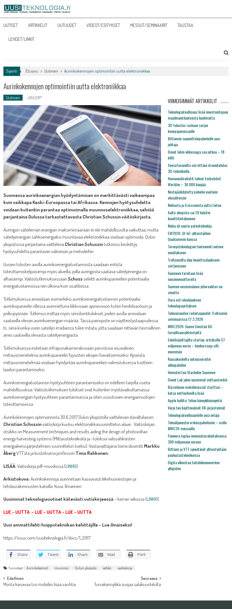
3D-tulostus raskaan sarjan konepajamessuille (188, 128)
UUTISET (10, 25)
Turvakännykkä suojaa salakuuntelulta (127, 585)
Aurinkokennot (37, 568)
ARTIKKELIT (37, 25)
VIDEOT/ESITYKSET (103, 25)
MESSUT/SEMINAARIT (148, 25)
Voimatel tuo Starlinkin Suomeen (191, 372)
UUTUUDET (66, 25)
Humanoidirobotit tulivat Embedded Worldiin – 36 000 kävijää (194, 181)
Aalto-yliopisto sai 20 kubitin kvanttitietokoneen (189, 215)
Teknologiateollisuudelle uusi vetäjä (193, 415)
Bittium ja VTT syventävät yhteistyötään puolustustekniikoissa (197, 452)
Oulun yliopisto (85, 568)
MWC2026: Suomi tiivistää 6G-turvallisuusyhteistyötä (190, 329)
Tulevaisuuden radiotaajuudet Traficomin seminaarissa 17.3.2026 (197, 316)
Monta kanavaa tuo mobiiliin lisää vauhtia (39, 585)
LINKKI (71, 466)
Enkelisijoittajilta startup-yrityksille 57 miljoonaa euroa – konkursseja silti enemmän (196, 346)
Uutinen (51, 71)
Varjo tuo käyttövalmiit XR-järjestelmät (196, 408)
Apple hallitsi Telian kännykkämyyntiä (195, 400)
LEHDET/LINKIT (21, 39)
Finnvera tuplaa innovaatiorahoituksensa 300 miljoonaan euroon (197, 439)
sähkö (107, 568)
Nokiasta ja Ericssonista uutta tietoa (194, 205)
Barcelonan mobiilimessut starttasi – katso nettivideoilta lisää (196, 390)
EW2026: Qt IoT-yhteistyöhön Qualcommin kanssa (189, 236)
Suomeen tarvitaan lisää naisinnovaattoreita (185, 276)
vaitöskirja (125, 568)
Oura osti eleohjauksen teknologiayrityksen (184, 303)
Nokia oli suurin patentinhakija (190, 226)
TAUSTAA (185, 25)
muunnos (61, 568)
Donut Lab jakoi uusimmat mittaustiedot (197, 380)
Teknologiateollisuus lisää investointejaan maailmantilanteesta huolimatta (198, 115)
